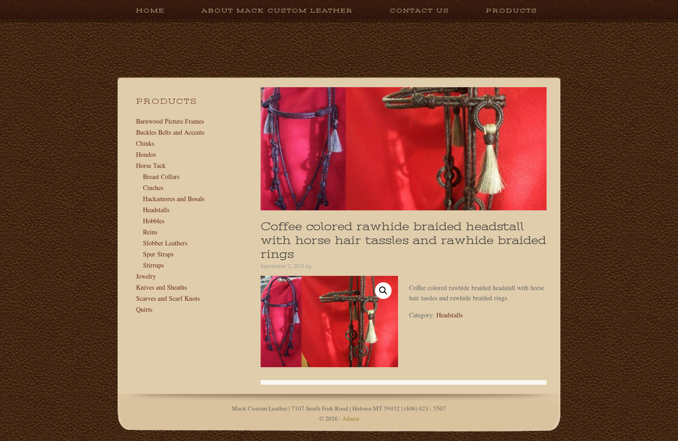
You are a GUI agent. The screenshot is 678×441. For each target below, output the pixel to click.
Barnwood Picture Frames (170, 121)
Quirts (144, 309)
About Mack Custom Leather (277, 10)
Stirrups (153, 265)
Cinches (153, 187)
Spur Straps (158, 254)
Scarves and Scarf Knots (168, 298)
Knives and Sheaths (161, 287)
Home (150, 10)
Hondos (146, 154)
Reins (150, 231)
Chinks (145, 143)
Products (502, 10)
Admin (350, 418)
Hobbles (153, 220)
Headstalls (449, 314)
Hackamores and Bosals (173, 198)
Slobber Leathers (165, 242)
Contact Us (419, 10)
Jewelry (146, 276)
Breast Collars (161, 176)
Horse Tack (151, 165)
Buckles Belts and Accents (170, 132)
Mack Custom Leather (339, 73)
